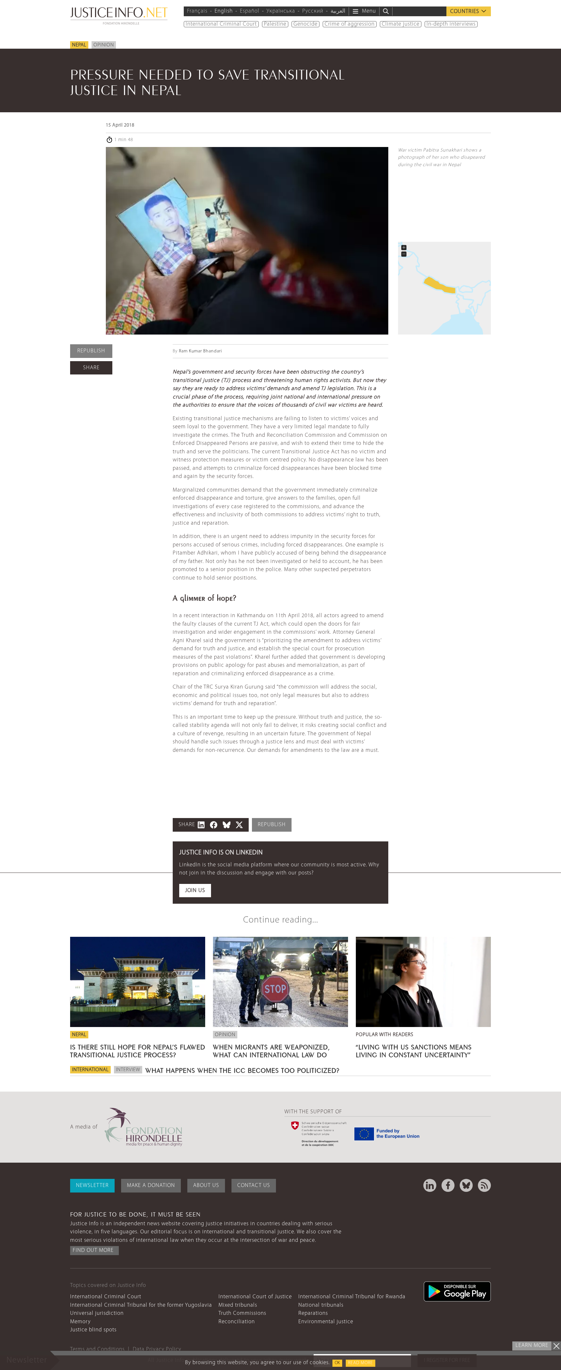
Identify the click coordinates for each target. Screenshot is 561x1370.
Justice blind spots (93, 1330)
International (90, 1069)
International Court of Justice (255, 1297)
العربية (337, 11)
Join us (195, 890)
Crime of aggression (350, 24)
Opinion (104, 45)
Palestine (275, 24)
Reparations (313, 1313)
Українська (281, 11)
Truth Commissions (242, 1313)
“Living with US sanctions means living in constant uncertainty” (414, 1050)
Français (197, 11)
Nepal (79, 45)
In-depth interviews (451, 24)
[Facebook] (448, 1185)
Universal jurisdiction (97, 1313)
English (224, 11)
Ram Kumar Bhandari (200, 351)
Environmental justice (325, 1322)
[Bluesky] (466, 1185)
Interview (128, 1069)
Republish (91, 351)
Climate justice (400, 24)
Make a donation (151, 1185)
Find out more (93, 1250)
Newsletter (92, 1185)
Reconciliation (236, 1322)
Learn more (532, 1345)
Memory (80, 1322)
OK (337, 1363)
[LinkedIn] (429, 1185)
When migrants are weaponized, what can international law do (271, 1050)
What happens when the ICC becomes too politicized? (242, 1069)
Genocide (305, 24)
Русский (312, 11)
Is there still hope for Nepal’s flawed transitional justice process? (137, 1050)
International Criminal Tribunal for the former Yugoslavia (141, 1305)
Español (249, 11)
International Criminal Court (221, 24)
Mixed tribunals (237, 1305)
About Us (206, 1185)
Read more (360, 1363)
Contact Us (253, 1185)
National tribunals (320, 1305)
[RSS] (484, 1185)
